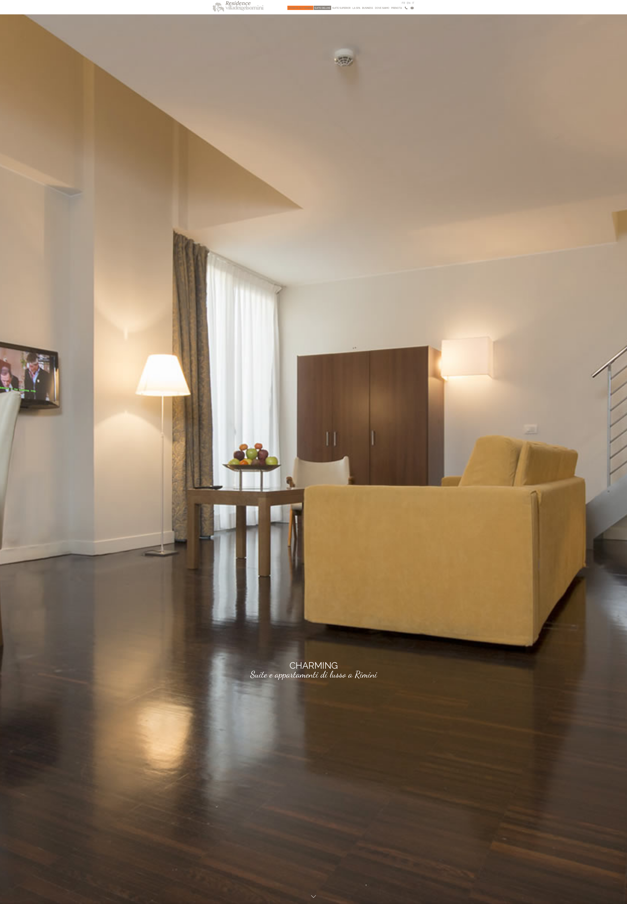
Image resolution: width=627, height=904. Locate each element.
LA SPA (356, 8)
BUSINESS (367, 8)
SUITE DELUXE (322, 8)
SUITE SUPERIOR (341, 8)
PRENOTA (396, 8)
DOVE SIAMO (382, 8)
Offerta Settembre (300, 8)
